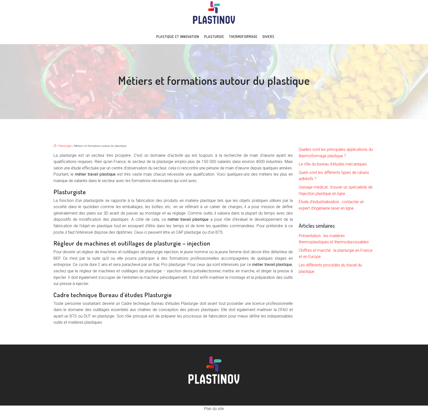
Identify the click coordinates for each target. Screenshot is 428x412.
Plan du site (214, 408)
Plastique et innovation (177, 36)
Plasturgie (214, 36)
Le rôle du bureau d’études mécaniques (333, 164)
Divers (268, 36)
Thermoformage (243, 36)
